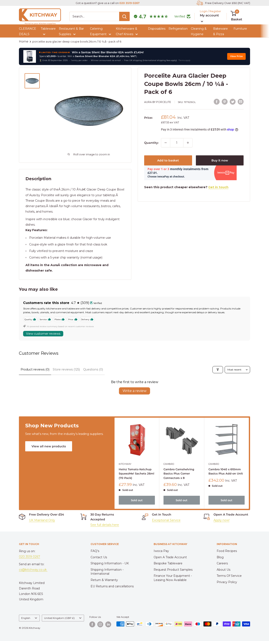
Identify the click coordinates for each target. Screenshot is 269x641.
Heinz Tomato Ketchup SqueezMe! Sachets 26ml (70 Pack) (136, 474)
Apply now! (221, 520)
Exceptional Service (166, 520)
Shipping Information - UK (110, 563)
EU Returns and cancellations (112, 586)
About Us (223, 570)
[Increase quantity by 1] (187, 142)
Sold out (137, 500)
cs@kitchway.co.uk (33, 570)
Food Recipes (227, 551)
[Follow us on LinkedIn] (108, 624)
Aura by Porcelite (157, 102)
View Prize (236, 56)
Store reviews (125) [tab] (66, 369)
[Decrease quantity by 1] (165, 142)
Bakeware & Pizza (220, 31)
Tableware (48, 29)
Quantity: (151, 143)
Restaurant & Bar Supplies (71, 31)
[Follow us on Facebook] (92, 624)
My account (209, 15)
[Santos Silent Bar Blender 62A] (29, 56)
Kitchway (125, 464)
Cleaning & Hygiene (199, 31)
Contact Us (99, 557)
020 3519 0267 (129, 3)
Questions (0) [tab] (93, 369)
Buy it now (219, 160)
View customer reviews (43, 334)
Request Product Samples (173, 570)
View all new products (49, 446)
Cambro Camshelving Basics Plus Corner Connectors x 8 (179, 474)
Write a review (134, 391)
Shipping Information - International (107, 572)
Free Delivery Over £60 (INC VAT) (227, 3)
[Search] (124, 16)
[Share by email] (241, 101)
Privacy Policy (227, 582)
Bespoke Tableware (168, 563)
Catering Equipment (98, 31)
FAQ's (95, 551)
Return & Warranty (104, 580)
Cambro (169, 464)
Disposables (156, 29)
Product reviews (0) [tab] (35, 369)
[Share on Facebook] (217, 101)
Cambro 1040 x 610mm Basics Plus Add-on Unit (225, 471)
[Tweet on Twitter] (233, 101)
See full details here (104, 525)
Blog (220, 557)
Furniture (240, 29)
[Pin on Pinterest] (225, 101)
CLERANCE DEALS (27, 31)
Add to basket (168, 160)
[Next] (249, 463)
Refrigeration (178, 29)
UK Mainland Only (42, 520)
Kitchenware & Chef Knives (126, 31)
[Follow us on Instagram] (100, 624)
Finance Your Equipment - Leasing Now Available (173, 578)
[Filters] (217, 369)
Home (23, 41)
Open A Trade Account (170, 557)
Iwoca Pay (161, 551)
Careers (222, 563)
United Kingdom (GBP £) (59, 618)
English (25, 618)
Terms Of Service (229, 576)
